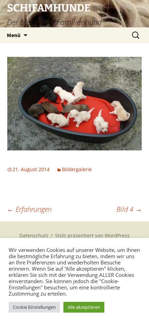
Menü (13, 35)
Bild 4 (129, 209)
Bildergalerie (77, 169)
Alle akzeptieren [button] (84, 307)
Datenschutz (34, 235)
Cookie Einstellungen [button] (34, 307)
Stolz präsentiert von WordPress (92, 235)
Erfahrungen (29, 209)
